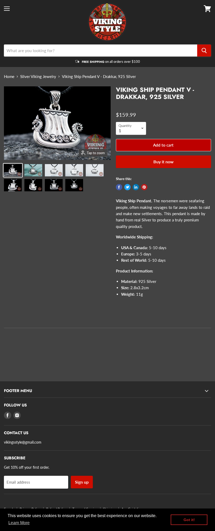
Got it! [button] (189, 520)
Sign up (82, 481)
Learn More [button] (19, 523)
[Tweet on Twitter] (127, 187)
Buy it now (163, 161)
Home (9, 76)
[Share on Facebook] (119, 187)
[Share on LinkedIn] (136, 187)
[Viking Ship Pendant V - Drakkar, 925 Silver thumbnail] (33, 170)
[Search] (204, 50)
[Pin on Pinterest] (144, 187)
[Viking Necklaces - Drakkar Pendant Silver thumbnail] (12, 170)
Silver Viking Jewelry (38, 76)
